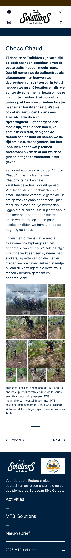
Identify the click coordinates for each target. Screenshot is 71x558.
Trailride (48, 409)
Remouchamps (27, 404)
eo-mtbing (12, 396)
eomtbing (26, 396)
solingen (30, 409)
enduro (58, 387)
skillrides (11, 409)
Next (56, 440)
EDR (50, 387)
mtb (46, 400)
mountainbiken (33, 400)
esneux (37, 396)
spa (39, 409)
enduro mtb (28, 392)
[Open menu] (8, 3)
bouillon (23, 387)
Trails (9, 413)
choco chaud (38, 387)
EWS (46, 396)
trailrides (59, 409)
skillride (57, 404)
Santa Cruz (45, 404)
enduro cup (13, 392)
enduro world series (49, 392)
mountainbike (14, 400)
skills (21, 409)
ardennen (11, 387)
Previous (17, 440)
